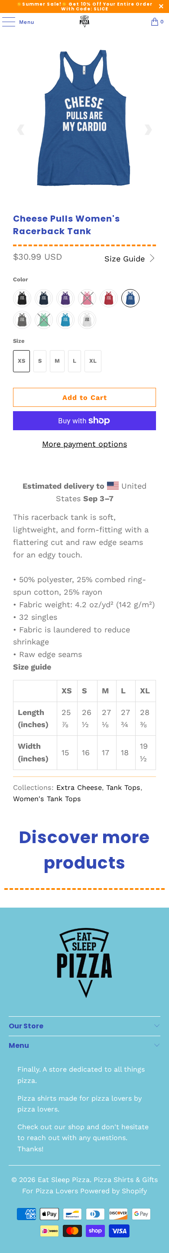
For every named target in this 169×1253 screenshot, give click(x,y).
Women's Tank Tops (47, 799)
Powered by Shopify (113, 1191)
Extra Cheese (79, 787)
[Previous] (21, 130)
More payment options (84, 443)
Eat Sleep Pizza (64, 1180)
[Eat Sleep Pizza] (84, 21)
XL (93, 361)
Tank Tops (123, 787)
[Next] (147, 130)
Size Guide (125, 258)
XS (21, 361)
